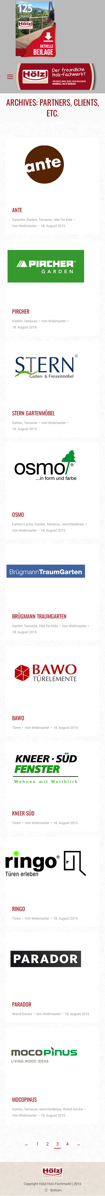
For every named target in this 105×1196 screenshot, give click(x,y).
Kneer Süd (23, 813)
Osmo (18, 514)
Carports (18, 220)
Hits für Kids (63, 220)
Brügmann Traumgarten (39, 616)
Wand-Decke (22, 1014)
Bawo (18, 718)
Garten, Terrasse (39, 220)
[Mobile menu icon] (10, 77)
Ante (17, 210)
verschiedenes (73, 524)
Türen (16, 728)
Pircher (20, 311)
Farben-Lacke (22, 524)
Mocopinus (24, 1099)
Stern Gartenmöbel (33, 413)
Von (24, 226)
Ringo (18, 909)
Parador (21, 1004)
